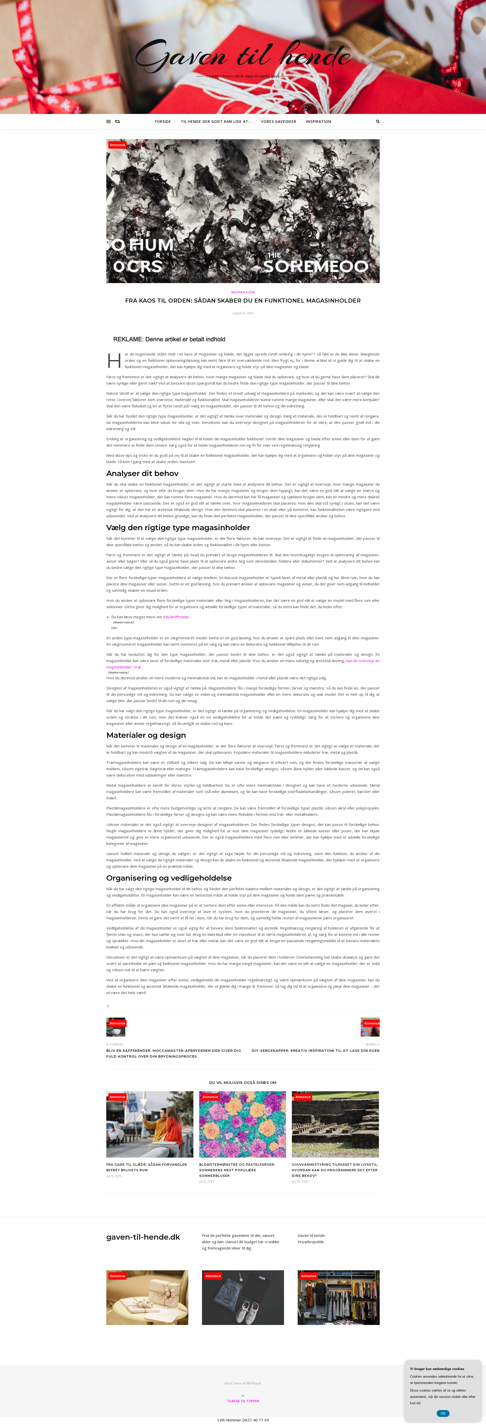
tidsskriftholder (176, 616)
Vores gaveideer (278, 121)
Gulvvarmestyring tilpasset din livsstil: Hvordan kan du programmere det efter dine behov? (335, 1170)
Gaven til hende (243, 54)
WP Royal (253, 1383)
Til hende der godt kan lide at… (216, 121)
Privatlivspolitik (311, 1241)
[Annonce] (149, 1156)
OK (443, 1413)
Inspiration (318, 121)
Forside (163, 121)
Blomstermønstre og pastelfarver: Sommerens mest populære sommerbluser (237, 1170)
